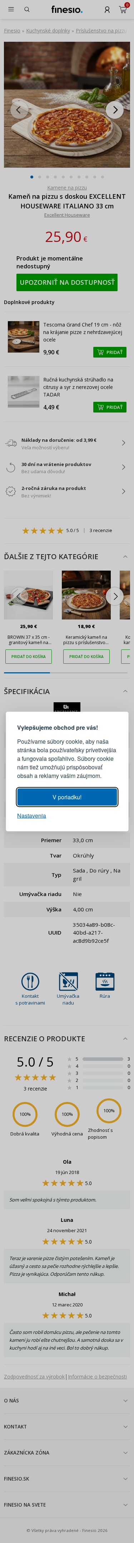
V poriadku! (67, 797)
